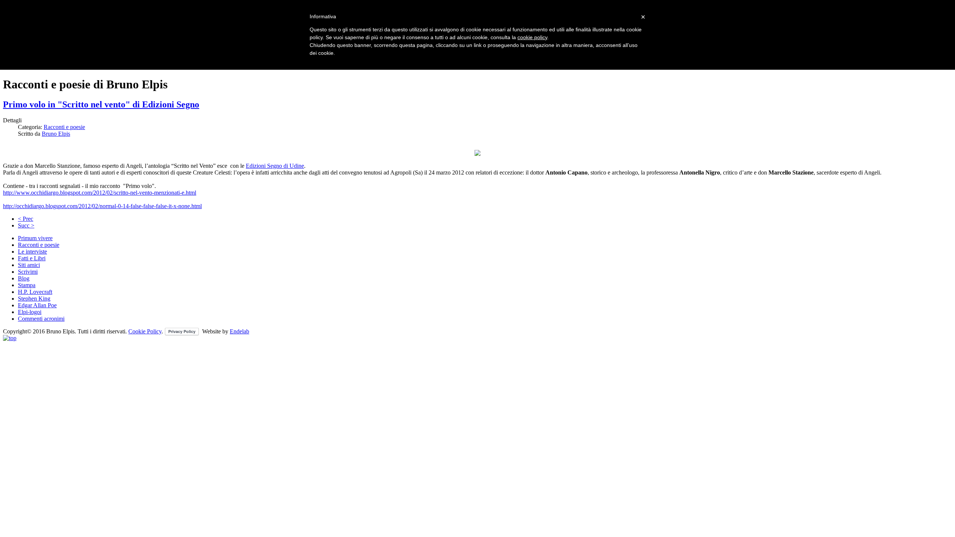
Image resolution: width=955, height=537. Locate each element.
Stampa (26, 285)
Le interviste (32, 251)
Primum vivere (35, 238)
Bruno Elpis (56, 134)
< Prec (25, 219)
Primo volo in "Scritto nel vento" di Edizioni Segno (101, 104)
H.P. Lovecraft (35, 292)
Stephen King (34, 298)
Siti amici (29, 265)
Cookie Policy (145, 331)
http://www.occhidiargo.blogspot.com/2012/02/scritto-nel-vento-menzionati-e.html (99, 192)
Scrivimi (28, 271)
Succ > (26, 225)
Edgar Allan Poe (37, 305)
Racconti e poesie (64, 127)
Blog (23, 278)
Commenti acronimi (41, 318)
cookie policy (532, 37)
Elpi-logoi (29, 312)
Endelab (239, 331)
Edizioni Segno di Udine (275, 166)
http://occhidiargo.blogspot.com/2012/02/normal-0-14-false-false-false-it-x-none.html (102, 206)
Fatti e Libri (32, 258)
